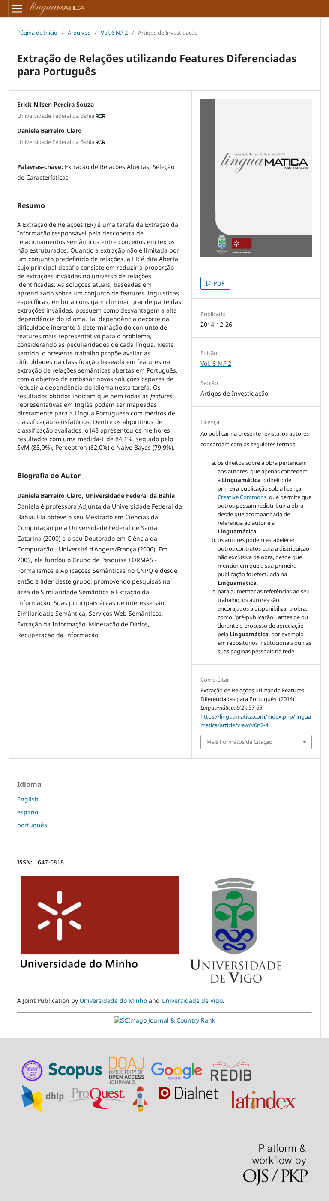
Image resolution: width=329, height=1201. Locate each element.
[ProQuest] (97, 1098)
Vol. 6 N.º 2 (114, 32)
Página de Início (37, 32)
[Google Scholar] (179, 1070)
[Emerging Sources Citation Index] (32, 1070)
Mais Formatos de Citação (239, 742)
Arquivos (79, 32)
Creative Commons (242, 497)
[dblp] (44, 1098)
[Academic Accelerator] (143, 1098)
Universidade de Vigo (192, 1000)
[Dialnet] (190, 1098)
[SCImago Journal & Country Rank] (164, 1020)
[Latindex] (263, 1098)
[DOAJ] (127, 1070)
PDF (218, 283)
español (28, 812)
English (28, 799)
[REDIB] (235, 1070)
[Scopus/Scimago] (76, 1070)
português (32, 825)
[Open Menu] (17, 8)
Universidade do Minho (113, 1000)
